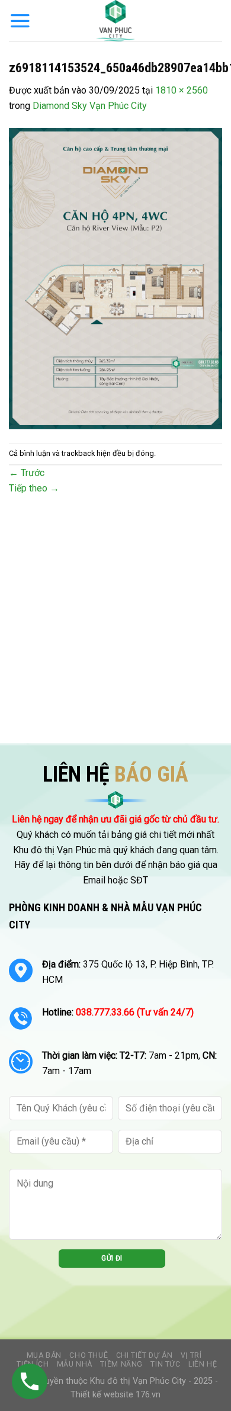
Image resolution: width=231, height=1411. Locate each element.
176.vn (148, 1395)
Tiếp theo (34, 488)
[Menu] (20, 20)
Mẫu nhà (74, 1364)
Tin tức (165, 1364)
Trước (26, 472)
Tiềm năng (121, 1364)
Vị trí (191, 1355)
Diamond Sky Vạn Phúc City (90, 105)
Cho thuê (88, 1355)
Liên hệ (202, 1364)
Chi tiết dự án (144, 1355)
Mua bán (44, 1355)
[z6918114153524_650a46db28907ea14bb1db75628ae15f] (115, 277)
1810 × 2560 (181, 90)
